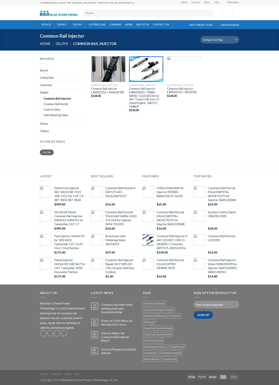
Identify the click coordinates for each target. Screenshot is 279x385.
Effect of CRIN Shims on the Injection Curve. (116, 322)
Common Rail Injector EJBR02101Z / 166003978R (107, 90)
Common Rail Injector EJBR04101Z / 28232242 (182, 90)
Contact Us (161, 24)
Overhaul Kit (169, 359)
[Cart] (237, 12)
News (129, 24)
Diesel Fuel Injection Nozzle (157, 328)
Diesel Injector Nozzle (154, 346)
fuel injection (150, 352)
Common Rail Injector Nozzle (158, 309)
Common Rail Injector (57, 98)
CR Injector (174, 315)
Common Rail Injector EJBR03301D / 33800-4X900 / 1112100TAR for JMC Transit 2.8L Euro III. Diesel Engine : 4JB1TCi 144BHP (144, 97)
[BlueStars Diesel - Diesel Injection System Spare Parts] (59, 13)
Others (44, 131)
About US (142, 24)
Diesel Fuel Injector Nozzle (157, 334)
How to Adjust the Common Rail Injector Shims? (115, 336)
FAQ (76, 374)
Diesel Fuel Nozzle (153, 340)
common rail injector (154, 303)
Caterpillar (97, 24)
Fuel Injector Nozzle (170, 352)
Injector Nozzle (151, 359)
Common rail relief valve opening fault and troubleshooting (116, 308)
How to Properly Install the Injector (118, 351)
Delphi (77, 24)
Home (45, 44)
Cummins (115, 24)
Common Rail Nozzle (55, 104)
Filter (47, 152)
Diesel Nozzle (177, 346)
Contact (56, 374)
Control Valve (51, 109)
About (44, 374)
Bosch (46, 24)
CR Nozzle (148, 322)
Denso (62, 24)
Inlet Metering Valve (55, 115)
